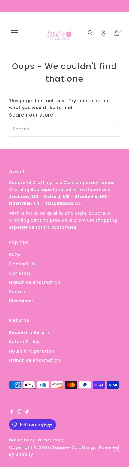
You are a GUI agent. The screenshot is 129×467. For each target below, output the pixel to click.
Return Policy (24, 342)
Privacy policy (51, 440)
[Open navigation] (14, 33)
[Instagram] (19, 412)
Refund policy (22, 440)
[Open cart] (117, 33)
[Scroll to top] (117, 450)
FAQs (14, 255)
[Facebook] (11, 412)
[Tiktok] (27, 412)
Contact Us (22, 264)
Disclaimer (21, 301)
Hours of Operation (31, 351)
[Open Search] (90, 33)
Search (17, 292)
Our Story (20, 273)
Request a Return (29, 332)
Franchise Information (35, 282)
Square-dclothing (73, 447)
